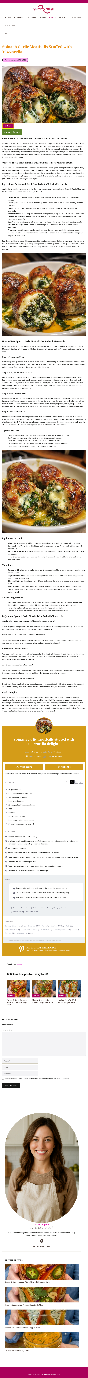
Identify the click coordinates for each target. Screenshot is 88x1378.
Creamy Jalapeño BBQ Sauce (17, 1350)
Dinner (8, 126)
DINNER (52, 17)
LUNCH (62, 17)
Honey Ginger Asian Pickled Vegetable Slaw (42, 1001)
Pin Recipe (65, 767)
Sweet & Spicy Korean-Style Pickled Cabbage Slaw (17, 1002)
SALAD (43, 17)
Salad (10, 996)
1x (72, 782)
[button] (6, 33)
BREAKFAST (19, 17)
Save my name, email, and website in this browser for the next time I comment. (37, 1079)
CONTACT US (75, 17)
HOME (8, 17)
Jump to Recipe (12, 132)
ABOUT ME (10, 25)
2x (76, 782)
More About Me (41, 1246)
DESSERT (32, 17)
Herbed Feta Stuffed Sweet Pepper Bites (67, 1001)
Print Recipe (25, 767)
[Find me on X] (41, 1241)
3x (81, 782)
